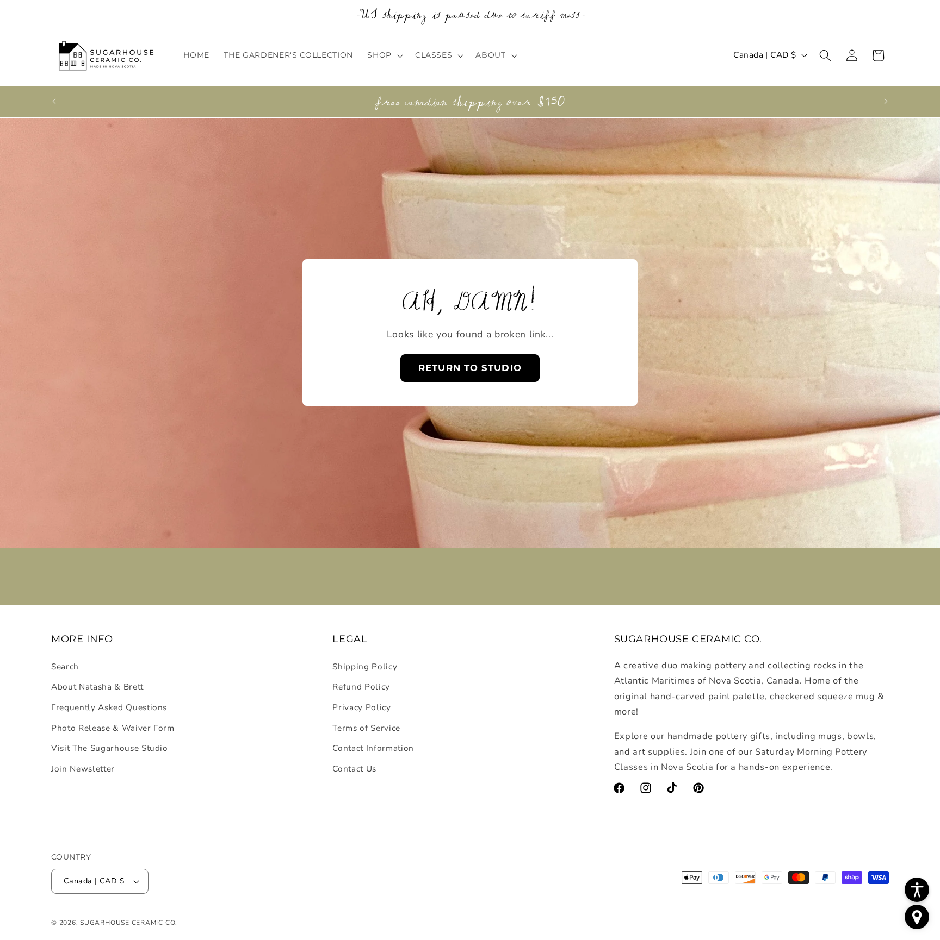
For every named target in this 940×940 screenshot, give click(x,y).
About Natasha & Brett (97, 686)
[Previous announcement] (54, 101)
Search (65, 666)
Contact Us (354, 768)
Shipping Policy (364, 666)
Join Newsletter (83, 768)
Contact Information (373, 747)
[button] (384, 55)
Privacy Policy (361, 706)
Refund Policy (361, 686)
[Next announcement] (886, 101)
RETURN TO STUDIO (470, 367)
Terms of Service (366, 727)
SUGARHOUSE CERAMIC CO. (128, 922)
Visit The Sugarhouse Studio (109, 747)
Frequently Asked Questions (109, 706)
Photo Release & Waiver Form (113, 727)
